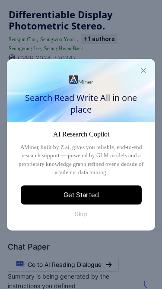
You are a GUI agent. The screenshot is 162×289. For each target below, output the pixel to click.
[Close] (143, 70)
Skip (81, 214)
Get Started (81, 195)
